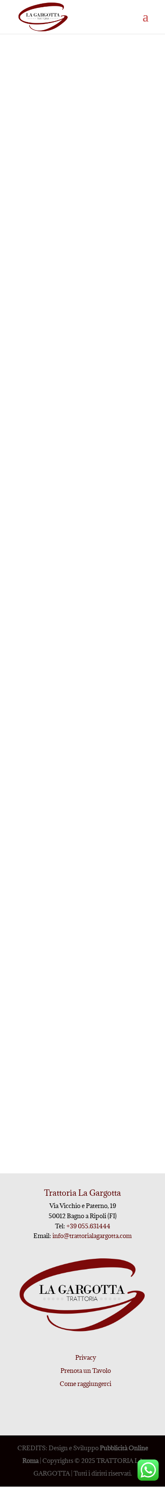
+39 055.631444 (87, 1226)
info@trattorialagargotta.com (92, 1236)
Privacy (85, 1357)
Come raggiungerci (85, 1384)
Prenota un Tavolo (85, 1371)
